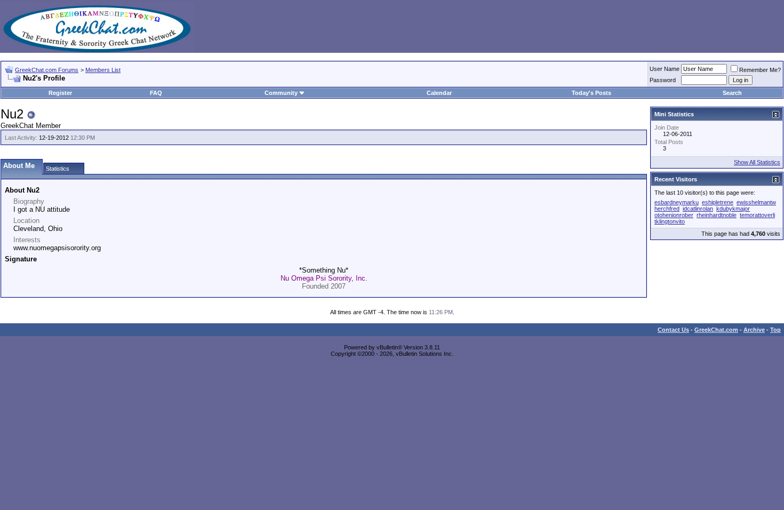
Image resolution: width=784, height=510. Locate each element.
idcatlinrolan (698, 208)
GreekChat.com (716, 329)
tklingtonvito (669, 221)
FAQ (156, 93)
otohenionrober (673, 215)
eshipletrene (717, 202)
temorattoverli (757, 215)
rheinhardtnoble (717, 215)
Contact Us (673, 329)
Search (732, 93)
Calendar (439, 93)
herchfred (666, 208)
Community (281, 93)
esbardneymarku (676, 202)
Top (775, 329)
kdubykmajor (733, 208)
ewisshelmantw (756, 202)
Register (60, 93)
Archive (754, 329)
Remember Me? (760, 70)
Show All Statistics (757, 162)
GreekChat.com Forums (46, 70)
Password (663, 80)
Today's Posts (591, 93)
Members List (103, 70)
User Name (664, 69)
